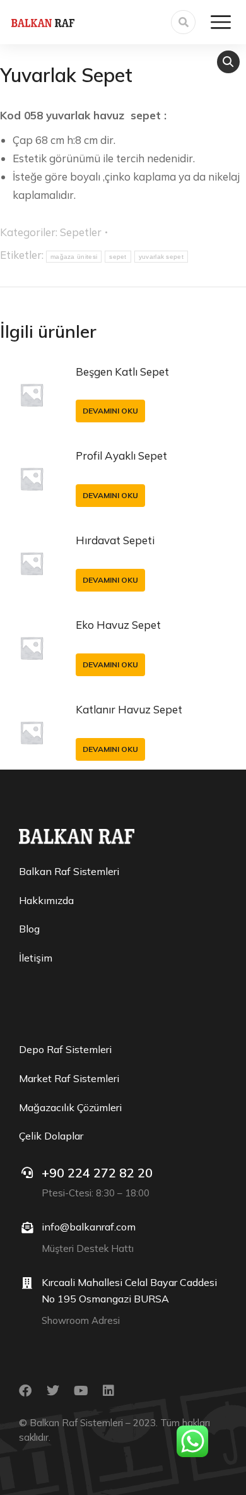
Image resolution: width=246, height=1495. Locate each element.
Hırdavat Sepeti (115, 540)
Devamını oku (110, 410)
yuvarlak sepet (161, 256)
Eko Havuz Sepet (118, 624)
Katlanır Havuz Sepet (129, 709)
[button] (228, 62)
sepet (118, 256)
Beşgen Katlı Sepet (122, 371)
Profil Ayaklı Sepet (121, 455)
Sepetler (81, 232)
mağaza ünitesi (73, 256)
